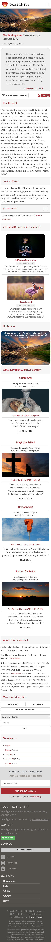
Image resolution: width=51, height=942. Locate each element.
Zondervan (16, 673)
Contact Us (12, 868)
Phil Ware (15, 658)
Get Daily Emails (25, 850)
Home (6, 900)
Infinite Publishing (40, 819)
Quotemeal (25, 378)
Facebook (11, 856)
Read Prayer (25, 499)
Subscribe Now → (25, 791)
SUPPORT (7, 825)
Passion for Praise (25, 571)
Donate (7, 838)
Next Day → (37, 704)
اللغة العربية (9, 759)
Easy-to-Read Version (27, 923)
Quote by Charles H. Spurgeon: (25, 415)
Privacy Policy (36, 796)
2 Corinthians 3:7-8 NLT (33, 88)
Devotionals (9, 881)
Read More (25, 628)
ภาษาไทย (8, 754)
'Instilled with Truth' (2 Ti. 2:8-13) (25, 480)
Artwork (7, 895)
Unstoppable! (25, 507)
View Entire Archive (25, 709)
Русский (8, 763)
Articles (6, 890)
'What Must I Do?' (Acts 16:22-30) (25, 544)
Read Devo (25, 560)
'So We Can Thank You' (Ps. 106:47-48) (25, 609)
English (7, 746)
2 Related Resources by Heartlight (21, 227)
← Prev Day (12, 704)
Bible (5, 885)
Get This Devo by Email (16, 95)
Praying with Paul (25, 442)
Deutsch (8, 750)
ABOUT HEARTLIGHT (15, 806)
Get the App (12, 862)
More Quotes (25, 431)
